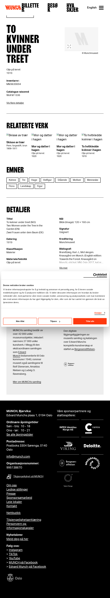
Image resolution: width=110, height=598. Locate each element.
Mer (15, 382)
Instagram (16, 549)
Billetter (30, 7)
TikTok (13, 554)
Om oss (11, 485)
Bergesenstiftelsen (84, 349)
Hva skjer (72, 7)
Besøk (52, 7)
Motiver (77, 180)
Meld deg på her (17, 539)
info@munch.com (18, 456)
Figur (40, 186)
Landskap (25, 186)
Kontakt (11, 506)
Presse (11, 493)
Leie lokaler (14, 501)
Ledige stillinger (17, 489)
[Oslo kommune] (26, 578)
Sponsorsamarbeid (19, 497)
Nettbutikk (13, 512)
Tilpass (53, 321)
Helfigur (47, 180)
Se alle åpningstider (19, 434)
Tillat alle (90, 321)
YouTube (14, 558)
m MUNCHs (25, 382)
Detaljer (98, 313)
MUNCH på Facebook (23, 562)
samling (36, 382)
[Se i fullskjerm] (81, 39)
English (92, 7)
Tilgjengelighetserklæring (23, 519)
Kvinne (12, 180)
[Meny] (101, 8)
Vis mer (63, 268)
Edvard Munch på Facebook (27, 566)
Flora (11, 186)
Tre (23, 180)
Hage (34, 180)
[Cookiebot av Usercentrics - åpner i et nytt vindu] (95, 275)
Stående (62, 180)
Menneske (92, 180)
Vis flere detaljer (15, 103)
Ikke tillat (20, 321)
